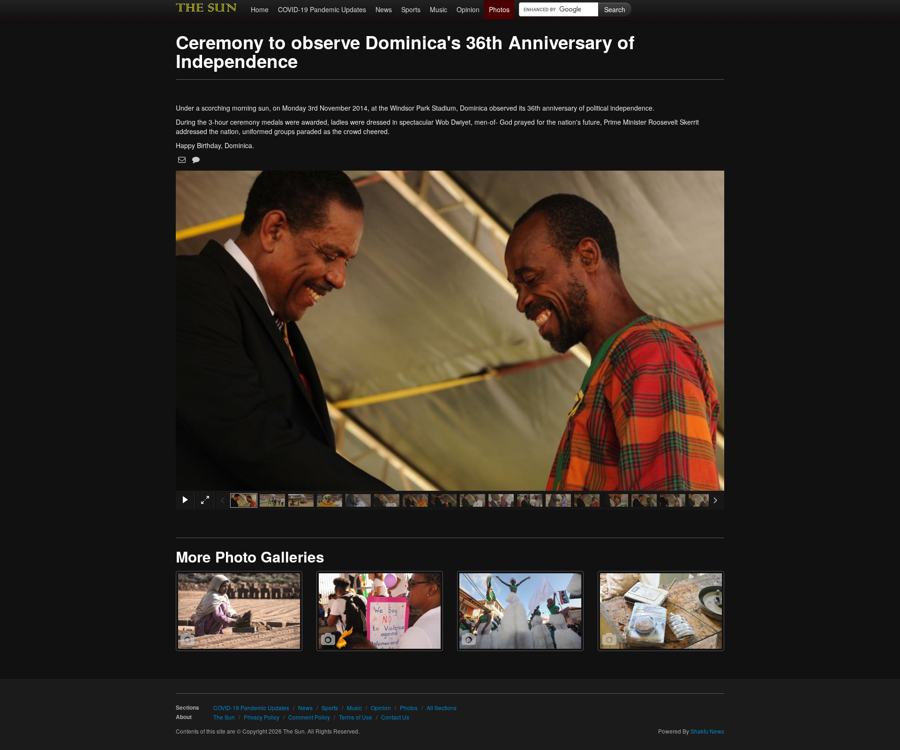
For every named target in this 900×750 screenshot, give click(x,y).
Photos (499, 9)
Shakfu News (707, 731)
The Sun (224, 717)
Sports (410, 9)
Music (438, 9)
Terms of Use (355, 717)
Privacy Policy (261, 717)
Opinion (468, 9)
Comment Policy (309, 717)
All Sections (442, 708)
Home (260, 9)
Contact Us (395, 717)
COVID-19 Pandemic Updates (322, 9)
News (383, 9)
